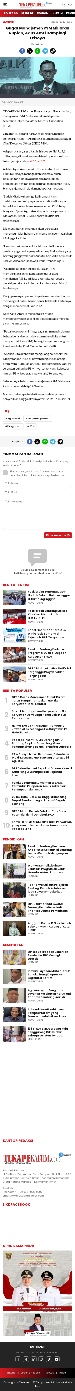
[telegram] (45, 51)
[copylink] (53, 51)
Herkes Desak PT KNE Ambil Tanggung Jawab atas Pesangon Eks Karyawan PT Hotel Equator (40, 729)
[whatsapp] (37, 51)
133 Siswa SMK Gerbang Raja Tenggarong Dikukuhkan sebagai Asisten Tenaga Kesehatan (48, 1034)
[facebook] (22, 51)
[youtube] (57, 1359)
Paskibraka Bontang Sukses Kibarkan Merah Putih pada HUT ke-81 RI (47, 614)
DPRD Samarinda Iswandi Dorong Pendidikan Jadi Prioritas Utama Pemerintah (48, 907)
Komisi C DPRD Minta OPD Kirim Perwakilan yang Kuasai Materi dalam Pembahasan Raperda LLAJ (42, 825)
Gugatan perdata (39, 418)
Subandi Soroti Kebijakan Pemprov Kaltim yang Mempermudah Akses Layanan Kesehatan (49, 1015)
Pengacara (14, 426)
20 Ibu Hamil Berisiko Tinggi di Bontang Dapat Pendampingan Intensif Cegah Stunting (39, 800)
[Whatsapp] (34, 1359)
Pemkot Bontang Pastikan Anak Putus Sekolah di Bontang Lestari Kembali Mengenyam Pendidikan (50, 851)
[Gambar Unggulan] (37, 77)
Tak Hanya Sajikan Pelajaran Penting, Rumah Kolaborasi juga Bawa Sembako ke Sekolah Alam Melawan (48, 890)
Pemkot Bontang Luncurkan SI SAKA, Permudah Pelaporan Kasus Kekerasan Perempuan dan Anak (39, 786)
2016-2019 (37, 161)
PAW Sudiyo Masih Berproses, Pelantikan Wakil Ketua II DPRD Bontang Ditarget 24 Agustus (40, 757)
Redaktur (37, 44)
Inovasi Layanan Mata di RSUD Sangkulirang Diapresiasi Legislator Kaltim (49, 974)
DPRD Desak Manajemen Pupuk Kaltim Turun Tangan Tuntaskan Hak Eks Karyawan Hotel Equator (38, 700)
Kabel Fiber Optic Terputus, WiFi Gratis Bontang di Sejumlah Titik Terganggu (47, 633)
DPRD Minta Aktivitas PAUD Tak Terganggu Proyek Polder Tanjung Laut (50, 672)
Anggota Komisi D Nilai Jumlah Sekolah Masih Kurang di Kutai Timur (49, 926)
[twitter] (30, 51)
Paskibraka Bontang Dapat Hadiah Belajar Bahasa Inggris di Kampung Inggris (49, 595)
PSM (32, 426)
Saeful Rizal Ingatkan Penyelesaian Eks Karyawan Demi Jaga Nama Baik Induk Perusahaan (39, 714)
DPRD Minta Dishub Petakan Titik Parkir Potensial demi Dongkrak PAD (39, 813)
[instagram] (41, 1359)
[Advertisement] (37, 1093)
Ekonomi (9, 21)
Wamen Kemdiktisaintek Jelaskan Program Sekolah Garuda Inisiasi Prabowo (47, 869)
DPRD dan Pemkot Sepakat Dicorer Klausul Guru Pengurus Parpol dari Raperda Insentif (42, 772)
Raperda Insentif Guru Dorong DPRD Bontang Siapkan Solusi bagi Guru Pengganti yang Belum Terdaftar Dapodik (41, 743)
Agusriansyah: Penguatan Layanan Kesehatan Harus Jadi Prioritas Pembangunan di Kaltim (50, 995)
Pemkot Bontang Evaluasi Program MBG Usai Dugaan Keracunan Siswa (47, 653)
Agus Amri (13, 418)
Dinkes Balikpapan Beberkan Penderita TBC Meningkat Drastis (48, 955)
